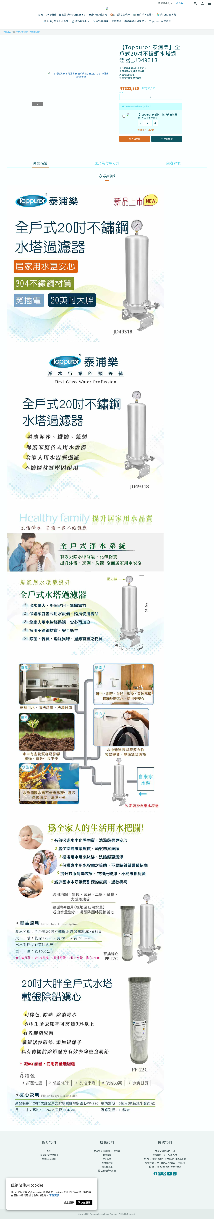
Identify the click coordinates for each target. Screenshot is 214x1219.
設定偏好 (69, 1202)
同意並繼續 (84, 1202)
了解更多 (54, 1195)
